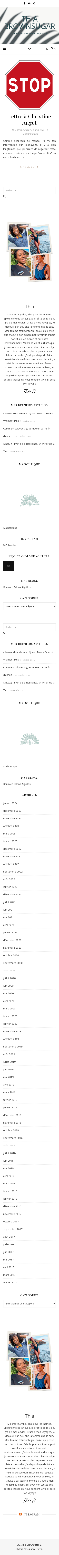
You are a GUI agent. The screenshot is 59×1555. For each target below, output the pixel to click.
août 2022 (9, 879)
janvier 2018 (10, 1198)
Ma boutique (10, 527)
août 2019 (9, 1054)
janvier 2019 (10, 1107)
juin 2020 (8, 985)
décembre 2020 (12, 940)
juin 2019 (8, 1069)
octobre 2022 (11, 864)
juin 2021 (8, 909)
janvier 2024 (10, 803)
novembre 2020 (12, 947)
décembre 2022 (12, 848)
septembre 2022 (13, 871)
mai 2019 (8, 1077)
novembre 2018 (12, 1122)
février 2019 (10, 1099)
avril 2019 (8, 1084)
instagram (31, 1514)
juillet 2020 (9, 978)
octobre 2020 (11, 955)
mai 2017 (8, 1259)
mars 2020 (9, 1008)
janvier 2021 (10, 932)
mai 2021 (8, 917)
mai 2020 (8, 993)
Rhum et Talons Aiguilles (17, 587)
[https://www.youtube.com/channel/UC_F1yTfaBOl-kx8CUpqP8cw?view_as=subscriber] (8, 566)
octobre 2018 (11, 1130)
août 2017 (9, 1236)
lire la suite (29, 166)
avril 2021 (8, 924)
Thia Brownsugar (29, 22)
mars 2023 (9, 833)
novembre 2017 (12, 1213)
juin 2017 (8, 1252)
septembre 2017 (13, 1229)
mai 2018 (8, 1168)
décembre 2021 (12, 894)
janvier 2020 (10, 1023)
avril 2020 (8, 1000)
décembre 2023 (12, 810)
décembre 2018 (12, 1115)
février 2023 (10, 841)
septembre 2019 (13, 1046)
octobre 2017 (11, 1221)
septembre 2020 (13, 962)
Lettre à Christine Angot (29, 119)
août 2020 (9, 970)
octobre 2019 (11, 1039)
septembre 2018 (13, 1137)
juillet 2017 (9, 1244)
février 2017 (10, 1282)
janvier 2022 (10, 886)
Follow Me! (11, 545)
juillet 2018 (9, 1153)
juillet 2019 (9, 1061)
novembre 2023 (12, 818)
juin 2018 (8, 1160)
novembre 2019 (12, 1031)
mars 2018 (9, 1183)
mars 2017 (9, 1274)
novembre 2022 (12, 856)
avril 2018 (8, 1175)
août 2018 (9, 1145)
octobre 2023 (11, 826)
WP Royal (37, 1548)
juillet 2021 (9, 902)
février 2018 (10, 1191)
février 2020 (10, 1016)
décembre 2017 (12, 1206)
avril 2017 (8, 1267)
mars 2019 (9, 1092)
